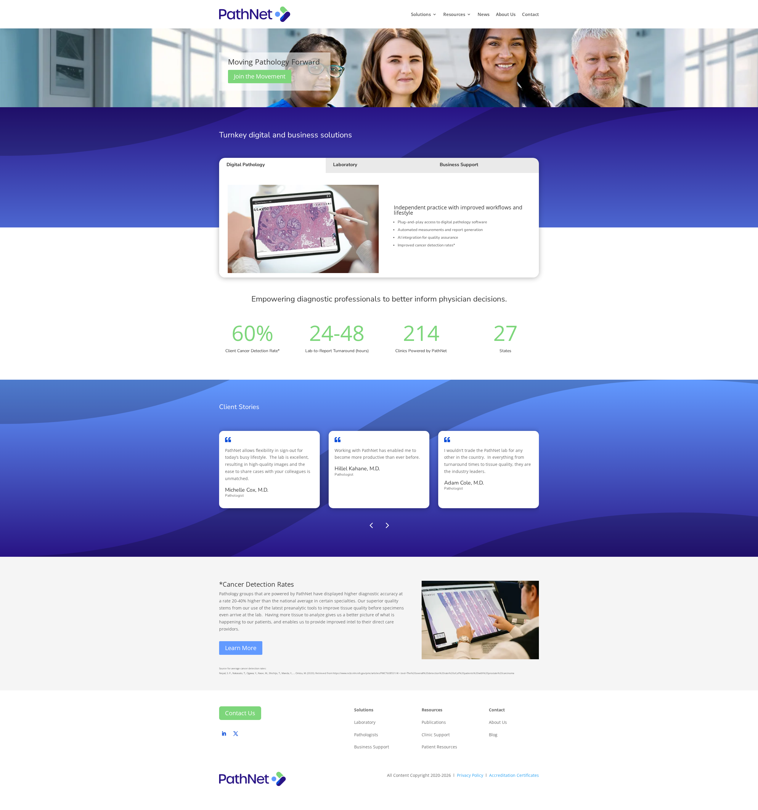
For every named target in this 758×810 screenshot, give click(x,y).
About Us (505, 14)
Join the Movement (259, 76)
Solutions (421, 14)
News (483, 14)
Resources (454, 14)
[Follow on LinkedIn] (224, 733)
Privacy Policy (470, 775)
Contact (530, 14)
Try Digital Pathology (420, 262)
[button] (387, 525)
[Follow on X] (235, 733)
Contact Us (240, 713)
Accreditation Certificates (514, 775)
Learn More (240, 648)
